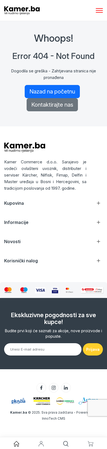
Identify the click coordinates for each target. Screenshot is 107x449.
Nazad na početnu (52, 91)
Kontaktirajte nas (52, 104)
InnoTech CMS (53, 418)
